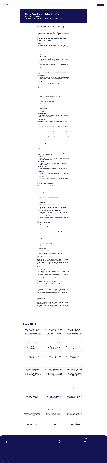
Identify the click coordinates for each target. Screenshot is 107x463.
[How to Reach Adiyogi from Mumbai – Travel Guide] (53, 332)
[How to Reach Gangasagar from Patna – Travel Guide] (53, 372)
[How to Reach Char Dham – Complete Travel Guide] (53, 359)
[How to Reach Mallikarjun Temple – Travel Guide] (32, 346)
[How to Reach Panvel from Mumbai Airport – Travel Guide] (32, 386)
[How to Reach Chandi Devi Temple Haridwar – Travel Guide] (74, 372)
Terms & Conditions (86, 445)
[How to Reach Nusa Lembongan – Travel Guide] (32, 359)
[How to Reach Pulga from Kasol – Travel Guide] (53, 413)
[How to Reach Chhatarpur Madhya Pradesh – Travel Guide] (74, 399)
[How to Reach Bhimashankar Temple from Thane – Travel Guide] (32, 413)
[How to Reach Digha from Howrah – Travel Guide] (53, 426)
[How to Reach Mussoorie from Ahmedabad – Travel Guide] (32, 372)
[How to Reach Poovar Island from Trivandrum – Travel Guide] (32, 332)
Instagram (60, 440)
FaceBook (60, 442)
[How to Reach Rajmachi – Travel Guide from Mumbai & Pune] (53, 399)
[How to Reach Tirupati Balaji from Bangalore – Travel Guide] (32, 426)
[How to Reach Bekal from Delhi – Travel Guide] (74, 346)
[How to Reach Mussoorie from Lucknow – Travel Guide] (74, 332)
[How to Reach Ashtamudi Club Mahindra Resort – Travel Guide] (74, 386)
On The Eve (8, 4)
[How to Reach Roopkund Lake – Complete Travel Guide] (32, 399)
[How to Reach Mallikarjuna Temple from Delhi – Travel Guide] (74, 426)
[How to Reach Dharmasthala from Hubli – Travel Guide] (74, 413)
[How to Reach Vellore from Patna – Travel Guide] (53, 386)
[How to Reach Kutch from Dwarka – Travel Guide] (53, 346)
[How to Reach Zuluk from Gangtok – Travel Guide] (74, 359)
